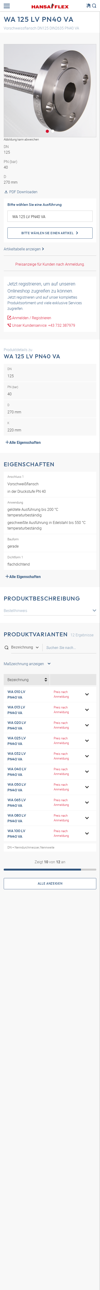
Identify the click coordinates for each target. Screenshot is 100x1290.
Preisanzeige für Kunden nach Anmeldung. (50, 264)
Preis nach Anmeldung (61, 694)
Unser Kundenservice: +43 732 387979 (43, 325)
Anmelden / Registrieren (31, 317)
